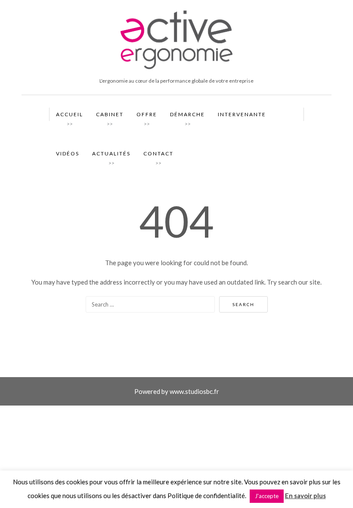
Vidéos (67, 153)
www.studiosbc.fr (194, 391)
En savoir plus (305, 495)
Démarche (187, 116)
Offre (146, 116)
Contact (158, 155)
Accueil (69, 116)
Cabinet (110, 116)
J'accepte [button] (267, 496)
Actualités (111, 155)
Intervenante (242, 114)
